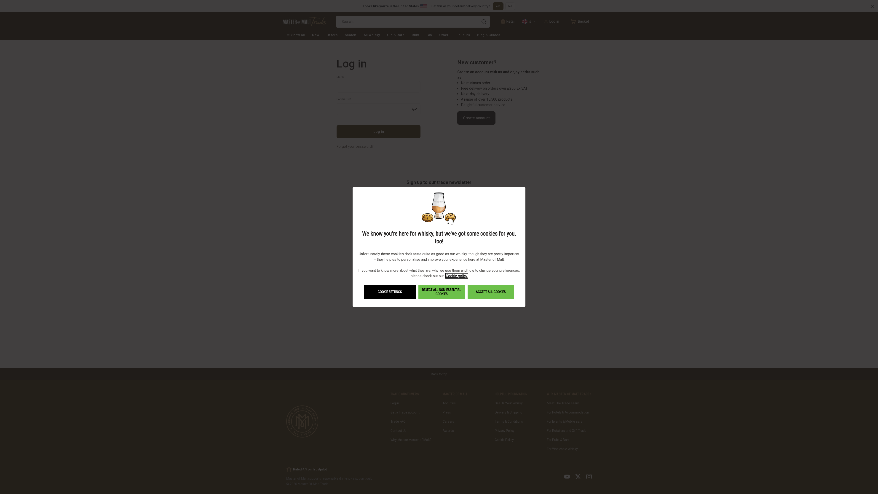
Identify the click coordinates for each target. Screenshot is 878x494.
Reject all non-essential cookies (441, 292)
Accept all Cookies (491, 292)
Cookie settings (390, 292)
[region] (439, 247)
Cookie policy (457, 276)
